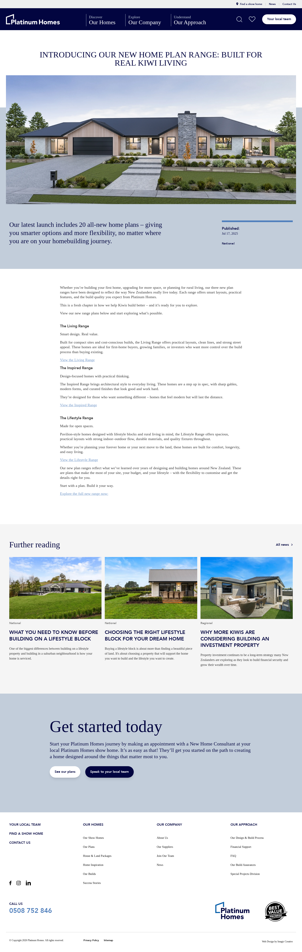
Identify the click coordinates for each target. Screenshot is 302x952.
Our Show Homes (93, 837)
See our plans (65, 771)
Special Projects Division (245, 874)
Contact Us (289, 4)
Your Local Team (25, 824)
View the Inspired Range (78, 405)
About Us (162, 837)
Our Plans (89, 846)
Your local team (279, 19)
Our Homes (105, 20)
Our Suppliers (165, 846)
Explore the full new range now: (84, 494)
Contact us (19, 842)
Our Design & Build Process (247, 837)
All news (282, 544)
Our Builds (89, 874)
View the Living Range (77, 360)
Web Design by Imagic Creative (277, 941)
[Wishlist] (252, 19)
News (272, 4)
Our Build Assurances (243, 864)
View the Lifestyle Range (79, 460)
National (228, 243)
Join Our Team (165, 855)
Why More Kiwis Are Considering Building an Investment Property (247, 617)
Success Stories (92, 883)
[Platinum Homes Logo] (42, 19)
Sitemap (108, 940)
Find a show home (251, 4)
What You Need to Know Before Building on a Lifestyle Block (55, 617)
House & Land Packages (97, 855)
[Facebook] (10, 883)
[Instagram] (18, 883)
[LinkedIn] (28, 882)
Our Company (148, 20)
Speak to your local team (109, 771)
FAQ (233, 855)
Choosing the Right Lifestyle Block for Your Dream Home (151, 617)
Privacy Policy (91, 940)
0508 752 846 (30, 908)
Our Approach (193, 20)
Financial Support (241, 846)
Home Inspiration (93, 864)
